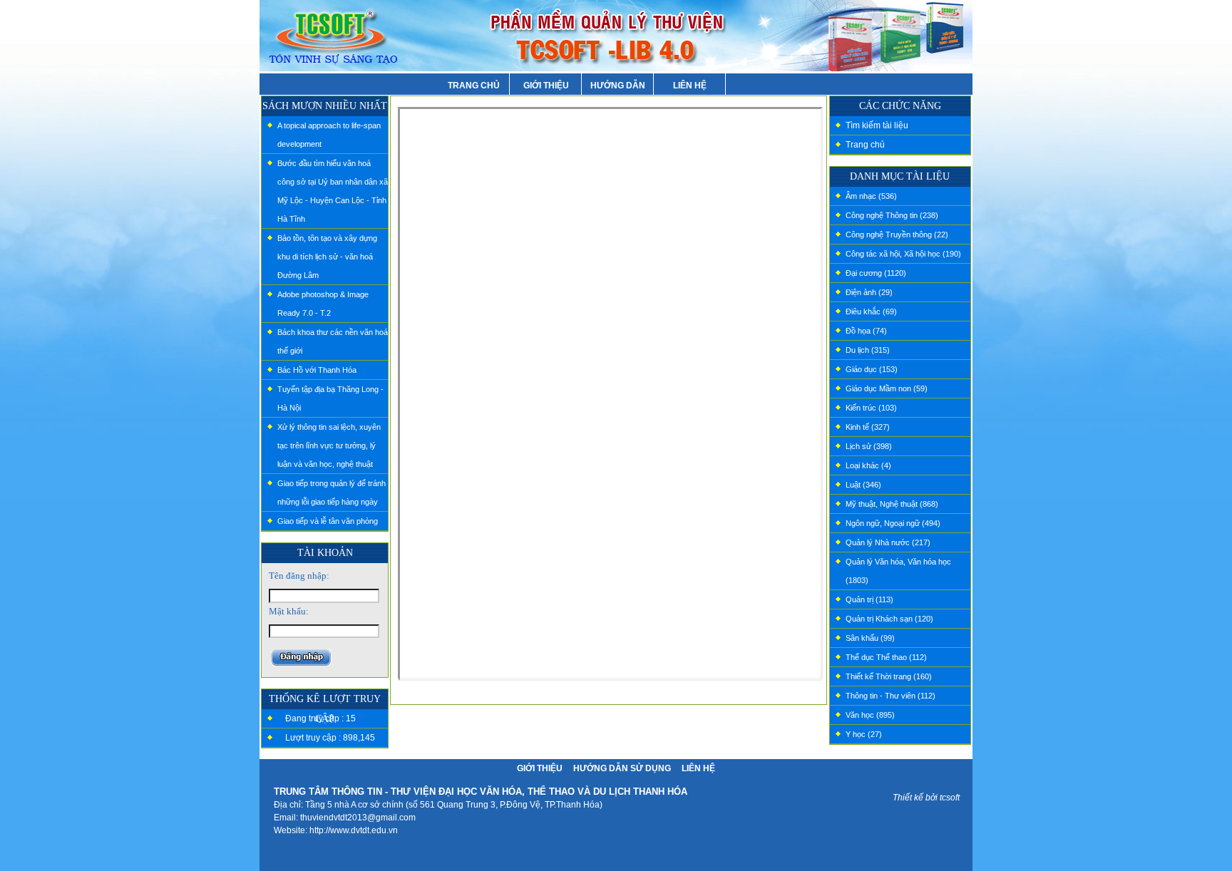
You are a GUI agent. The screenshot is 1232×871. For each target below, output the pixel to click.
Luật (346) (863, 484)
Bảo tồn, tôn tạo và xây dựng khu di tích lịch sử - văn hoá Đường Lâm (327, 256)
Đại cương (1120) (876, 273)
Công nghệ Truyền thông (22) (897, 234)
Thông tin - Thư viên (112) (890, 695)
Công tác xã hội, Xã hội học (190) (903, 253)
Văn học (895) (870, 715)
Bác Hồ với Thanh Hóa (316, 370)
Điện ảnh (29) (869, 292)
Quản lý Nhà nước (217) (888, 542)
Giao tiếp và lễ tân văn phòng (327, 521)
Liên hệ (698, 768)
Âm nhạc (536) (871, 196)
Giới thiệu (540, 768)
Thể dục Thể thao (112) (886, 657)
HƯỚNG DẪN (617, 86)
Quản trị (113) (869, 599)
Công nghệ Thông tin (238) (892, 215)
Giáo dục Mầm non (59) (887, 388)
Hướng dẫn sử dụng (622, 768)
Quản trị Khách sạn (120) (889, 618)
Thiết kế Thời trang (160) (889, 676)
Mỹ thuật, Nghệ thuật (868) (892, 504)
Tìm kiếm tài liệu (877, 125)
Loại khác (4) (868, 465)
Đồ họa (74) (866, 330)
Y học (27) (864, 734)
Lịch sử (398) (869, 446)
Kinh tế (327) (868, 427)
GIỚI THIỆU (546, 86)
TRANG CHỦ (474, 86)
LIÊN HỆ (690, 86)
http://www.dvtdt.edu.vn (353, 830)
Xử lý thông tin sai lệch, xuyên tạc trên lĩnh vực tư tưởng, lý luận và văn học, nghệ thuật (329, 445)
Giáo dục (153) (872, 369)
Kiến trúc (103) (871, 407)
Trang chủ (865, 145)
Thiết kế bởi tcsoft (926, 798)
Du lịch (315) (868, 350)
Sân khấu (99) (870, 638)
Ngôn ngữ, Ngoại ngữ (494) (893, 523)
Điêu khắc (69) (871, 311)
